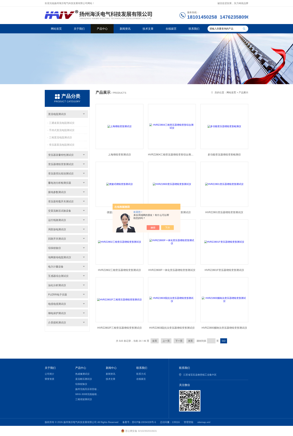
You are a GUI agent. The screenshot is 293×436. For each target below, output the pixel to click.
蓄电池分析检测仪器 (59, 182)
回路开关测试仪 (57, 238)
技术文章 (148, 28)
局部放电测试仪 (57, 229)
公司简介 (49, 374)
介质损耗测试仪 (57, 322)
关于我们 (79, 28)
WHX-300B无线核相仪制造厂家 (88, 394)
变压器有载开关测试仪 (61, 201)
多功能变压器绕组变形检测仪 (224, 154)
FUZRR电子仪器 (57, 294)
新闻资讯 (125, 28)
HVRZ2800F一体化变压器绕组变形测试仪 (171, 270)
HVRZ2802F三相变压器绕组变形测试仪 (119, 327)
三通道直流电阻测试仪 (61, 122)
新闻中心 (111, 367)
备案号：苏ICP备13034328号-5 (139, 422)
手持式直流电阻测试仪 (61, 130)
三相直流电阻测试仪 (60, 137)
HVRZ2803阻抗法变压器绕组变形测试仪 (172, 327)
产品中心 (102, 28)
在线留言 (171, 28)
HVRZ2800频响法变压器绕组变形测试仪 (224, 327)
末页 (190, 340)
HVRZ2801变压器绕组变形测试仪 (224, 212)
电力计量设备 (55, 266)
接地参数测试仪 (57, 192)
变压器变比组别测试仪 (61, 173)
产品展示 (243, 92)
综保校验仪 (54, 248)
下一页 (178, 340)
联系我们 (194, 28)
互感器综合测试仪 (58, 275)
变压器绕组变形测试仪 (61, 164)
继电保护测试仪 (57, 313)
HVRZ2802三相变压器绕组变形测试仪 (119, 270)
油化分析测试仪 (57, 285)
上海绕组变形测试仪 (119, 154)
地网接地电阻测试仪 (59, 257)
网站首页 (56, 28)
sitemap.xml (203, 422)
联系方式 (141, 374)
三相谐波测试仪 (83, 399)
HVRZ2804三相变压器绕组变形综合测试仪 (172, 154)
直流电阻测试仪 (57, 114)
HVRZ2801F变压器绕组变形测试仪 (224, 270)
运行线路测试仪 (57, 220)
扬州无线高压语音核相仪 (88, 389)
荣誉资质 (49, 379)
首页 (154, 340)
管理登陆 (188, 422)
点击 (84, 114)
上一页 (166, 340)
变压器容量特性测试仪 (61, 154)
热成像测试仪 (82, 374)
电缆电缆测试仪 (57, 303)
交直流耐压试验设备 (59, 210)
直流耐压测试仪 (83, 379)
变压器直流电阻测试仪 (61, 144)
